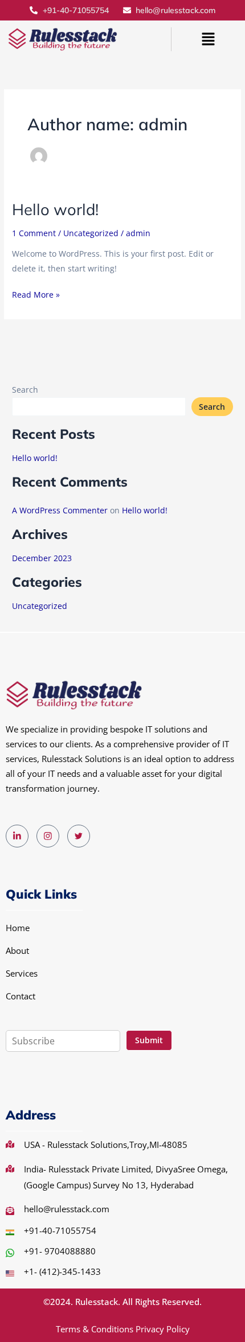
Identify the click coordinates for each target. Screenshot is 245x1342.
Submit (149, 1040)
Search (25, 389)
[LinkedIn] (17, 836)
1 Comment (34, 233)
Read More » (36, 293)
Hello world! (55, 209)
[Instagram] (47, 836)
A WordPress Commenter (60, 510)
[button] (208, 39)
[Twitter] (78, 836)
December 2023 (42, 558)
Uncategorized (91, 233)
